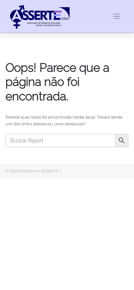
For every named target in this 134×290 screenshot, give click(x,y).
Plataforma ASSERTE (38, 171)
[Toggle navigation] (116, 16)
